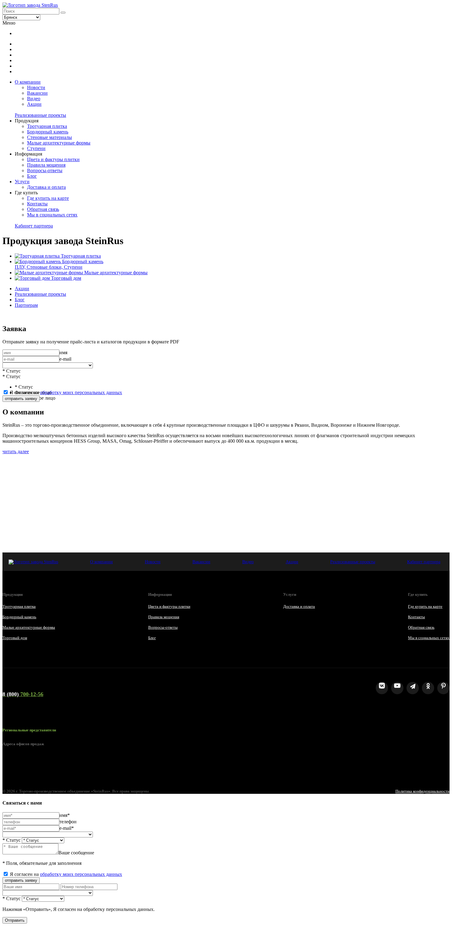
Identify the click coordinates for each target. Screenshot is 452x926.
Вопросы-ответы (44, 170)
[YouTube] (397, 688)
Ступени (36, 148)
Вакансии (37, 93)
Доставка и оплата (46, 187)
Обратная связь (43, 209)
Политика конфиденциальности (422, 791)
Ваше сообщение (76, 852)
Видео (33, 98)
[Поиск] (63, 13)
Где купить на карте (48, 198)
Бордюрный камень (47, 131)
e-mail (65, 359)
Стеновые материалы (49, 137)
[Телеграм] (412, 688)
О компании (28, 82)
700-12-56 (22, 694)
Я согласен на (66, 392)
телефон (68, 821)
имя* (64, 815)
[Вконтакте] (382, 688)
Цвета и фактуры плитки (53, 159)
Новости (36, 87)
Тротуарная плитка (47, 126)
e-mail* (66, 828)
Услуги (22, 181)
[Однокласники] (428, 688)
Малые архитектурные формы (58, 142)
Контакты (37, 203)
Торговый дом (14, 637)
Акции (34, 104)
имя (63, 352)
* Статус (11, 371)
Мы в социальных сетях (52, 214)
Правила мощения (46, 165)
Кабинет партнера (34, 225)
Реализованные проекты (40, 115)
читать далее (15, 451)
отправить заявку (21, 398)
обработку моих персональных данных (81, 392)
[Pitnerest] (443, 688)
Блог (32, 176)
